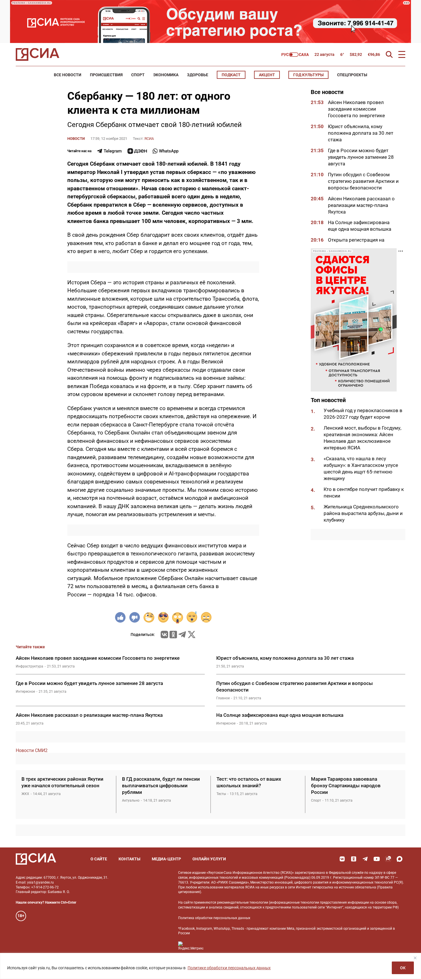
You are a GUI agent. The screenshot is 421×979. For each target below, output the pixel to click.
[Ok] (353, 859)
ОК (403, 968)
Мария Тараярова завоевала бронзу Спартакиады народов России (346, 785)
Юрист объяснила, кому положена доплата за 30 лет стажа (360, 133)
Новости (76, 138)
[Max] (399, 859)
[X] (191, 634)
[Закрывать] (415, 957)
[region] (210, 966)
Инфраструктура (29, 666)
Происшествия (106, 75)
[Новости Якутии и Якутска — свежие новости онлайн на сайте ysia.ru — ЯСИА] (37, 54)
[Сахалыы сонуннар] (295, 54)
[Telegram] (182, 634)
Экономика (165, 75)
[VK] (342, 859)
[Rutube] (388, 859)
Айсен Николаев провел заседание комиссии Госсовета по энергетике (357, 108)
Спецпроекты (352, 75)
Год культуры (308, 75)
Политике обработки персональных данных (229, 968)
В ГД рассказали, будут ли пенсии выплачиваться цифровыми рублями (161, 785)
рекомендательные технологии (242, 902)
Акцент (267, 75)
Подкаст (231, 75)
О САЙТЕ (99, 859)
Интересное (25, 692)
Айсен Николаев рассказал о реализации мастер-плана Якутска (361, 204)
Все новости (67, 75)
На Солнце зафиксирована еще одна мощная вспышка (279, 715)
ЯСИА (149, 138)
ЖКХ (25, 794)
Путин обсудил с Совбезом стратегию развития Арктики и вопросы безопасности (363, 180)
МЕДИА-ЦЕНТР (166, 859)
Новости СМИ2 (32, 750)
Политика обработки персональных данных (214, 918)
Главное (223, 698)
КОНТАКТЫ (129, 859)
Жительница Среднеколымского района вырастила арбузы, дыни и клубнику (363, 513)
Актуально (130, 800)
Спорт (138, 75)
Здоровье (197, 75)
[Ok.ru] (173, 634)
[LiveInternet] (213, 945)
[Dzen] (137, 151)
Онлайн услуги (209, 859)
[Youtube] (376, 859)
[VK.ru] (164, 634)
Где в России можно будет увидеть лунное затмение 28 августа (361, 157)
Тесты (221, 794)
